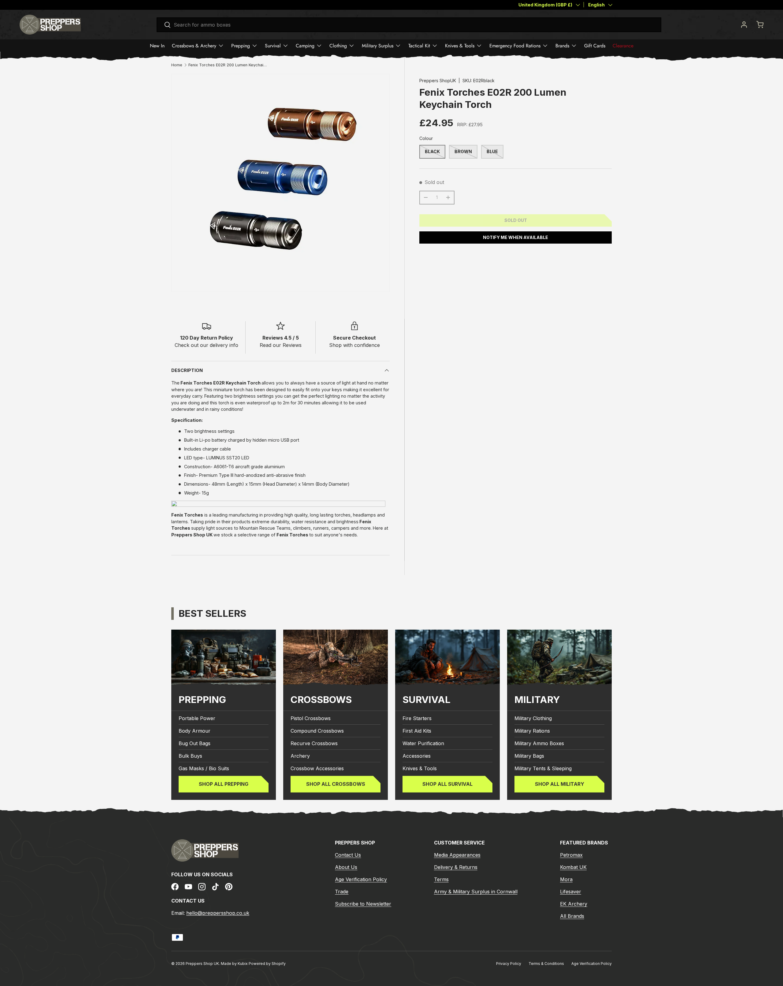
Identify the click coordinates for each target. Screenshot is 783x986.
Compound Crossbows (317, 731)
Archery (300, 756)
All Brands (572, 916)
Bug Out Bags (194, 743)
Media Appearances (457, 855)
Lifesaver (570, 892)
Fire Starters (417, 718)
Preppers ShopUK (437, 80)
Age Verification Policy (361, 879)
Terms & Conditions (546, 963)
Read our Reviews (281, 345)
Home (176, 65)
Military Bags (529, 756)
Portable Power (197, 718)
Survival (273, 45)
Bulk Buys (190, 756)
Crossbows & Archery (194, 45)
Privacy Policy (508, 963)
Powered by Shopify (267, 963)
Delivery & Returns (455, 867)
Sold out (515, 220)
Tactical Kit (419, 45)
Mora (566, 879)
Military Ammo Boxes (539, 743)
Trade (341, 892)
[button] (759, 24)
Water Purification (423, 743)
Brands (562, 45)
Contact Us (348, 855)
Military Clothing (533, 718)
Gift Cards (594, 45)
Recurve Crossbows (314, 743)
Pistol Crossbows (311, 718)
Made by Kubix (235, 963)
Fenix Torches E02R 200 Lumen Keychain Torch (227, 65)
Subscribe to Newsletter (363, 904)
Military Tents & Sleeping (543, 768)
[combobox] (409, 24)
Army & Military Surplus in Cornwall (476, 892)
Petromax (571, 855)
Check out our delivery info (206, 345)
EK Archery (573, 904)
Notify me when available (515, 237)
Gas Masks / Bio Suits (204, 768)
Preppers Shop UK (202, 963)
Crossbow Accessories (317, 768)
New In (157, 45)
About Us (346, 867)
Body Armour (194, 731)
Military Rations (532, 731)
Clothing (338, 45)
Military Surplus (377, 45)
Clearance (623, 45)
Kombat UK (573, 867)
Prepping (240, 45)
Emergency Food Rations (514, 45)
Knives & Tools (459, 45)
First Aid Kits (417, 731)
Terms (441, 879)
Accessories (417, 756)
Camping (305, 45)
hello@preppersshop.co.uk (217, 913)
